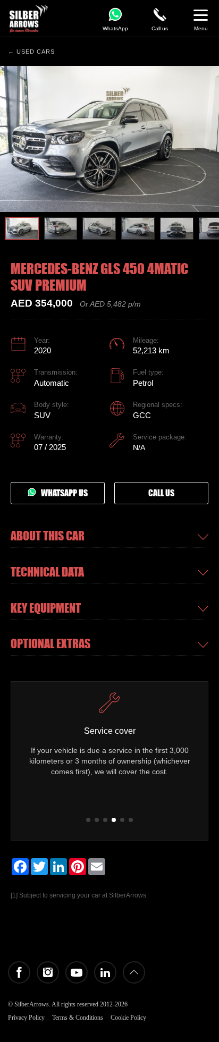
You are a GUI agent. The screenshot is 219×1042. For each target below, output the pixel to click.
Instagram (48, 972)
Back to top (134, 972)
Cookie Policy (128, 1017)
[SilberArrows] (29, 18)
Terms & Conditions (77, 1017)
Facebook (19, 972)
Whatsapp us (62, 493)
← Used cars (31, 51)
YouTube (76, 972)
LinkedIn (105, 972)
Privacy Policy (26, 1017)
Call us (161, 493)
